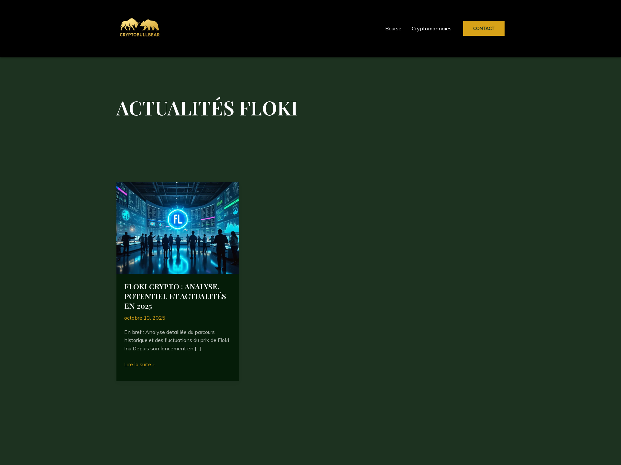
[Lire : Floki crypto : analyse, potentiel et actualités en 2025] (177, 227)
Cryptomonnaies (432, 28)
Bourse (393, 28)
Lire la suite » (139, 365)
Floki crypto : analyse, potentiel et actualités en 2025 (175, 296)
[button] (484, 28)
